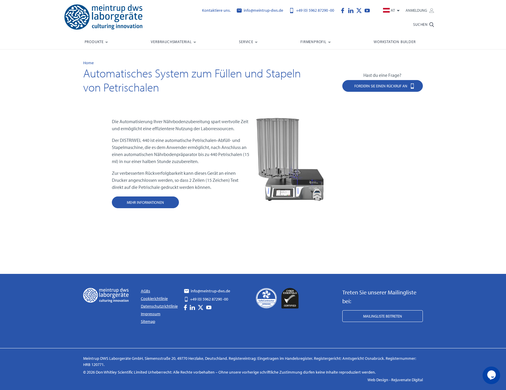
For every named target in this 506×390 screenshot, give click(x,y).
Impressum (150, 313)
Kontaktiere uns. (216, 10)
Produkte (94, 41)
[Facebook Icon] (344, 9)
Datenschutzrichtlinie (159, 306)
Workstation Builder (395, 41)
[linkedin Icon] (352, 9)
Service (246, 41)
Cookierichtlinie (154, 298)
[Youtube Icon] (367, 9)
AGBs (145, 291)
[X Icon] (360, 9)
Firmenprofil (313, 41)
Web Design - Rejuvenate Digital (395, 379)
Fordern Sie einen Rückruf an (381, 86)
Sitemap (148, 321)
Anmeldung (417, 10)
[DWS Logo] (110, 18)
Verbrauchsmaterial (171, 41)
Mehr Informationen (145, 202)
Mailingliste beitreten (382, 316)
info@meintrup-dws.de (263, 10)
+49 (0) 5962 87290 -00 (314, 10)
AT (393, 10)
